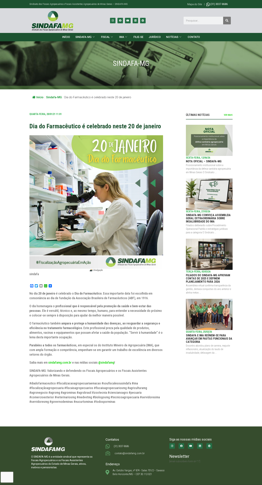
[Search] (227, 20)
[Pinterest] (143, 20)
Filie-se (138, 37)
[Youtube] (127, 20)
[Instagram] (112, 20)
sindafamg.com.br (59, 362)
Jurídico (155, 37)
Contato (194, 37)
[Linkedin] (135, 20)
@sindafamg (106, 362)
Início (66, 37)
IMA (121, 37)
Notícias (172, 37)
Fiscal (105, 37)
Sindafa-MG (83, 37)
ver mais (228, 115)
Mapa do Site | (196, 4)
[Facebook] (120, 20)
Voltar (37, 413)
